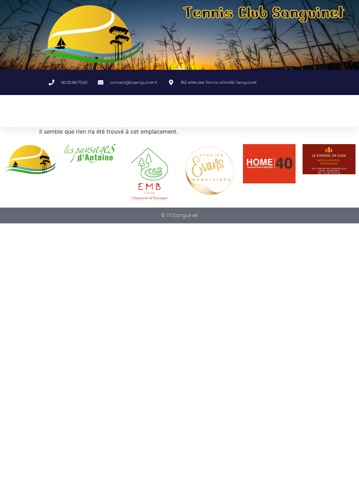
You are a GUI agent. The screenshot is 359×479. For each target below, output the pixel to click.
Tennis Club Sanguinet (264, 12)
